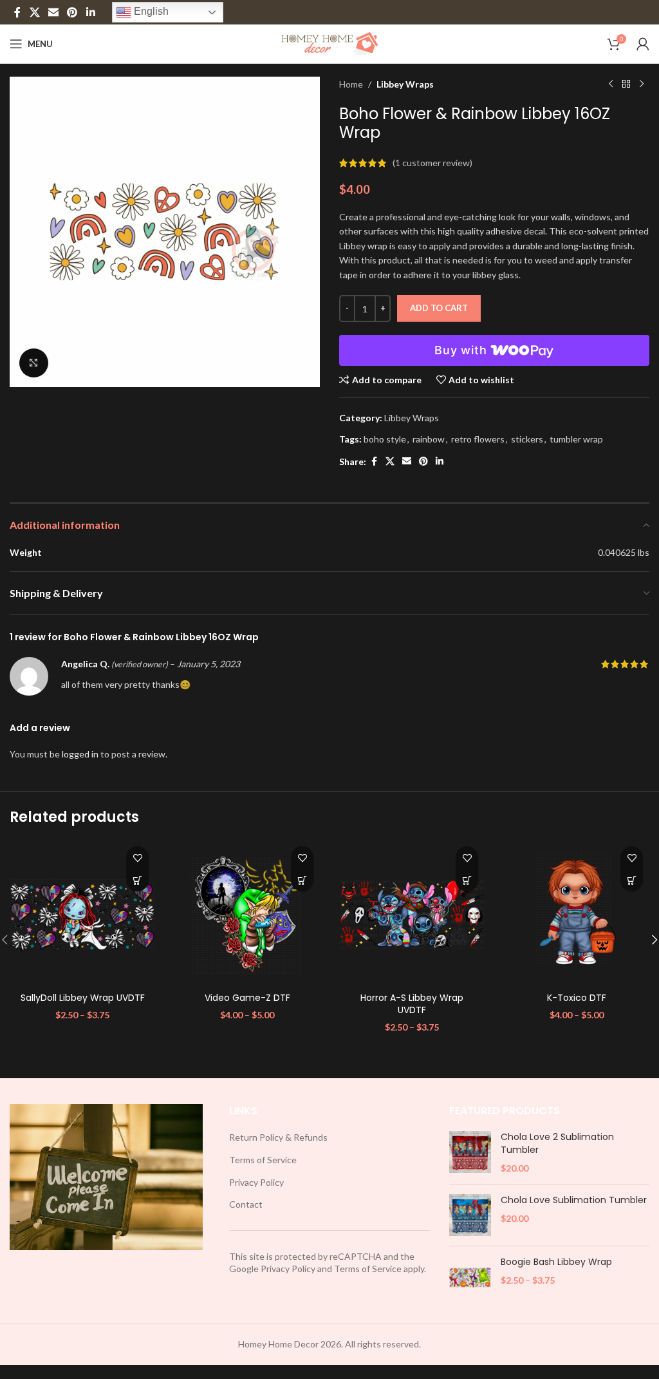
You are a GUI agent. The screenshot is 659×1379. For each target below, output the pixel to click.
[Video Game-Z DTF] (247, 912)
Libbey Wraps (405, 84)
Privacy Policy (256, 1182)
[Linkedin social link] (90, 12)
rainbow (429, 438)
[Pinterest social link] (72, 12)
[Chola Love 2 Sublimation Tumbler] (470, 1152)
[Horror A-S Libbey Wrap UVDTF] (412, 912)
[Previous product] (610, 84)
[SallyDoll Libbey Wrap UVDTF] (82, 912)
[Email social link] (53, 12)
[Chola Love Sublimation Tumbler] (470, 1215)
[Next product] (641, 84)
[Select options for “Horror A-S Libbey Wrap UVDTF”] (467, 880)
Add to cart (439, 308)
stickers (527, 438)
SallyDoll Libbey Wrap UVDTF (83, 997)
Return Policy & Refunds (278, 1137)
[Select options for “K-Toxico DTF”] (631, 880)
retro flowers (478, 438)
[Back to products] (626, 84)
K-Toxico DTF (576, 997)
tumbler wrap (576, 438)
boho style (385, 438)
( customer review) (432, 162)
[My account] (643, 44)
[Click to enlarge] (33, 362)
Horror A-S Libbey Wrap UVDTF (411, 1004)
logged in (80, 753)
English (150, 11)
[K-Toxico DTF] (576, 912)
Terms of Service (263, 1159)
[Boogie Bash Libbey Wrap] (470, 1277)
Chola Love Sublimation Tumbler (574, 1200)
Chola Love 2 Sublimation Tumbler (557, 1143)
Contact (246, 1204)
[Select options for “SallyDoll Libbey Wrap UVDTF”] (137, 880)
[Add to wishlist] (137, 857)
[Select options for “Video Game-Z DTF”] (302, 880)
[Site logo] (330, 42)
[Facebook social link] (17, 12)
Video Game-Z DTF (247, 997)
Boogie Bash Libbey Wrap (556, 1262)
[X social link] (34, 12)
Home (351, 84)
